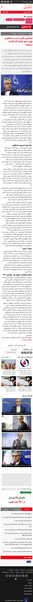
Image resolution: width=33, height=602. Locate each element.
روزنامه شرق (27, 12)
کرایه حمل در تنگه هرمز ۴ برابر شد (23, 539)
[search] (2, 2)
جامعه (22, 570)
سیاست (29, 34)
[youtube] (6, 576)
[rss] (26, 576)
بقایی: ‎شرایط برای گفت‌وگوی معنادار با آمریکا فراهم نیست (18, 430)
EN (8, 2)
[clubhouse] (10, 576)
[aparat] (13, 576)
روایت (17, 572)
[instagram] (23, 576)
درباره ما (30, 583)
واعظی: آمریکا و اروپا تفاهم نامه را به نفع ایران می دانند (18, 530)
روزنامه (6, 509)
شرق (16, 101)
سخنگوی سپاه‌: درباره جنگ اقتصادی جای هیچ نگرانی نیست (17, 517)
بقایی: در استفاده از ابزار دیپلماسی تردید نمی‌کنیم (17, 465)
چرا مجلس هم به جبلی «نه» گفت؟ (23, 521)
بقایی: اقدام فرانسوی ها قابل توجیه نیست (21, 548)
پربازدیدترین (16, 509)
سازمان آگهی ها (28, 594)
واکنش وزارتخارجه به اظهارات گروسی (20, 448)
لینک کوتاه (13, 350)
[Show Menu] (2, 6)
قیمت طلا (9, 20)
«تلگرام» (29, 340)
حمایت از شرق (28, 585)
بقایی (9, 345)
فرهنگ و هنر (29, 572)
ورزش (22, 572)
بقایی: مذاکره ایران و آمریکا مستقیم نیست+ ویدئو (17, 413)
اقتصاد (10, 570)
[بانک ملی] (16, 504)
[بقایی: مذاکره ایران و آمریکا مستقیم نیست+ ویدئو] (16, 406)
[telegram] (31, 353)
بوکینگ (28, 562)
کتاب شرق (6, 12)
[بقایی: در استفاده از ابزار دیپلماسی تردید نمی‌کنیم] (16, 458)
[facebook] (25, 353)
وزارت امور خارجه (19, 345)
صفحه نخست (29, 570)
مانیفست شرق (28, 588)
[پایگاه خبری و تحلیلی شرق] (27, 7)
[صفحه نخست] (11, 2)
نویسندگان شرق (28, 591)
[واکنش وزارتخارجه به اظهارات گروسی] (16, 441)
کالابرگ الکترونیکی (19, 20)
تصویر (12, 572)
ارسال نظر (25, 492)
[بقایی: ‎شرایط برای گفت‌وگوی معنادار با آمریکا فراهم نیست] (16, 424)
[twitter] (28, 353)
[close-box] (2, 27)
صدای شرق (5, 572)
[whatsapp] (22, 352)
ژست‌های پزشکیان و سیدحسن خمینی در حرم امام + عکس (17, 551)
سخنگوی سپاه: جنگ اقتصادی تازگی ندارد (22, 514)
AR (5, 2)
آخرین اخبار (27, 509)
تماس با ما (29, 580)
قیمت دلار (29, 20)
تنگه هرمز (29, 22)
